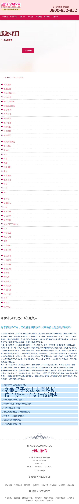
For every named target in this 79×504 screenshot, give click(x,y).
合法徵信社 (13, 17)
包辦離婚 (7, 245)
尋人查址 (7, 114)
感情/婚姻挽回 (10, 93)
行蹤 (5, 188)
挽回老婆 (7, 123)
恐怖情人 (7, 307)
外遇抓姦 (7, 85)
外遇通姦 (7, 176)
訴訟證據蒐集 (9, 106)
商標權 (6, 277)
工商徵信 (7, 110)
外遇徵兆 (7, 233)
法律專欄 (55, 17)
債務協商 (7, 212)
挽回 (5, 193)
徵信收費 (39, 17)
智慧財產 (7, 269)
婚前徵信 (7, 97)
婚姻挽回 (7, 167)
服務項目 (22, 17)
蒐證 (5, 163)
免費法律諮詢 (9, 142)
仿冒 (5, 229)
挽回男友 (7, 294)
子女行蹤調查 (9, 102)
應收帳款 (7, 220)
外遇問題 (7, 119)
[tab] (40, 385)
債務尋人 (7, 281)
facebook (38, 466)
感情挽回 (7, 127)
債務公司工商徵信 (11, 224)
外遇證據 (7, 286)
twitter (29, 466)
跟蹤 (5, 184)
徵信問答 (47, 17)
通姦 (5, 171)
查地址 (6, 303)
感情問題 (7, 135)
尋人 (5, 298)
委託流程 (31, 17)
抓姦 (5, 154)
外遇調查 (7, 290)
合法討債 (7, 216)
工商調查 (7, 256)
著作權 (6, 273)
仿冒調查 (7, 260)
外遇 (5, 159)
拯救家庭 (7, 250)
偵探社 (6, 199)
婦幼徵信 (28, 51)
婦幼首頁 (5, 17)
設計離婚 (17, 498)
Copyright (42, 470)
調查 (5, 241)
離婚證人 (7, 203)
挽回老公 (7, 180)
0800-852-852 (62, 10)
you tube (48, 466)
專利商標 (7, 264)
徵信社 (6, 150)
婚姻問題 (7, 131)
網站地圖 (70, 485)
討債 (5, 207)
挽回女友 (7, 237)
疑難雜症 (7, 146)
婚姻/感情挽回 (27, 498)
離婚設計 (7, 89)
